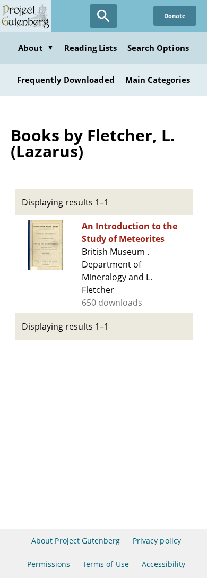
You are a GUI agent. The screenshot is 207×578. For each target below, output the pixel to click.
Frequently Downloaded (66, 79)
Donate (175, 16)
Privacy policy (157, 541)
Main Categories (158, 79)
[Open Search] (103, 16)
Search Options (158, 47)
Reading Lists (90, 47)
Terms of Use (105, 564)
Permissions (48, 564)
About (35, 47)
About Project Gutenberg (75, 541)
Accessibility (164, 564)
